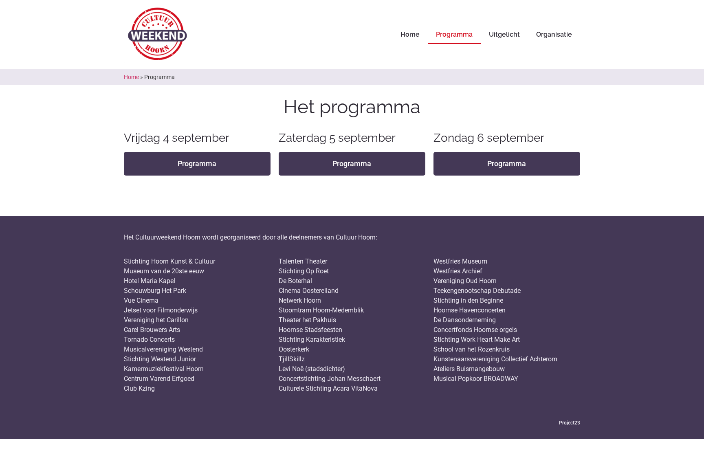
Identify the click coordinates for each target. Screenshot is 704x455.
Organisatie (554, 34)
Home (410, 34)
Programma (454, 34)
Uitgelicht (504, 34)
